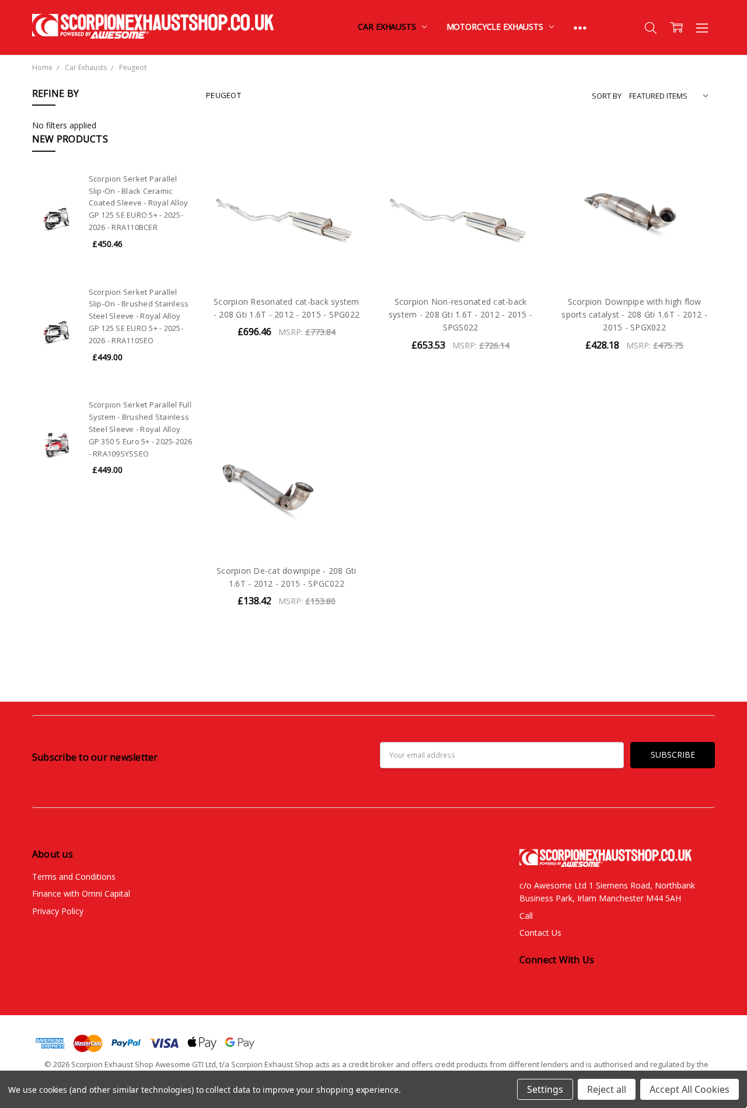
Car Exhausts (388, 26)
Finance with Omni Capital (81, 893)
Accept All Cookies (689, 1089)
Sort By (607, 95)
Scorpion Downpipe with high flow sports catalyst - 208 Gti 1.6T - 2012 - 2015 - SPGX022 (634, 314)
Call (526, 915)
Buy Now (286, 260)
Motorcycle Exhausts (496, 26)
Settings (545, 1089)
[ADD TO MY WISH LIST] (346, 182)
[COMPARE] (346, 163)
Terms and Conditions (74, 876)
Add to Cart (286, 235)
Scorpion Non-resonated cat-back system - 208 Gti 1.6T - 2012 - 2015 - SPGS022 (460, 314)
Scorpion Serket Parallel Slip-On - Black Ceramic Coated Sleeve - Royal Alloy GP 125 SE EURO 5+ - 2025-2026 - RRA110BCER (139, 202)
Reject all (606, 1089)
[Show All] (580, 27)
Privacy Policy (57, 911)
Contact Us (540, 932)
